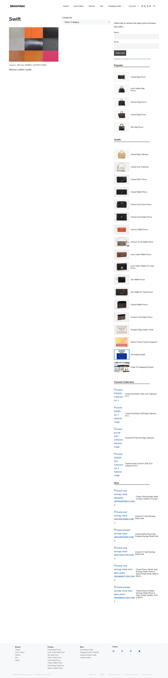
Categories (67, 17)
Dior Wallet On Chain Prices (142, 292)
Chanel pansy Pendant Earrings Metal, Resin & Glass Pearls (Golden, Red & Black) (147, 594)
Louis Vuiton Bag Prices (56, 652)
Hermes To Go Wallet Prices (142, 242)
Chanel (66, 6)
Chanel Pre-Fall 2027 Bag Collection (139, 438)
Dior (101, 6)
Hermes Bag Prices (138, 102)
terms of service (132, 674)
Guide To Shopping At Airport (142, 367)
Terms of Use (136, 59)
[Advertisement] (59, 95)
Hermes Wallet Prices (139, 229)
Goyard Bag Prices (138, 114)
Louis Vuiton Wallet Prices (141, 254)
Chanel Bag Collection (139, 154)
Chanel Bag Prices (138, 77)
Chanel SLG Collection (140, 167)
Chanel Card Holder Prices (141, 217)
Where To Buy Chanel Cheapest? (144, 342)
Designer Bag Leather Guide (142, 330)
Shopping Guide (114, 6)
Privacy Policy (146, 59)
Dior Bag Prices (137, 127)
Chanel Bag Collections (56, 665)
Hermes (92, 6)
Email (116, 42)
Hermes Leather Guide (20, 69)
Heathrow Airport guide (88, 655)
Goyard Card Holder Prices (142, 317)
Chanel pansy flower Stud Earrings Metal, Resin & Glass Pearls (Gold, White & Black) (147, 572)
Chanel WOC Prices (139, 179)
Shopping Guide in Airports (89, 652)
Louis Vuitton (78, 6)
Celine (17, 660)
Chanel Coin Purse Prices (141, 204)
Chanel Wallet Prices (139, 192)
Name (116, 32)
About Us (93, 674)
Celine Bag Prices (54, 660)
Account (132, 6)
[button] (154, 6)
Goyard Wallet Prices (139, 305)
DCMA (102, 674)
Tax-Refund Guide (138, 354)
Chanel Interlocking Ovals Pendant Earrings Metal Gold (146, 535)
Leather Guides (40, 65)
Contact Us (147, 674)
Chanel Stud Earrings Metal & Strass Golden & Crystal (147, 497)
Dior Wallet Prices (138, 279)
